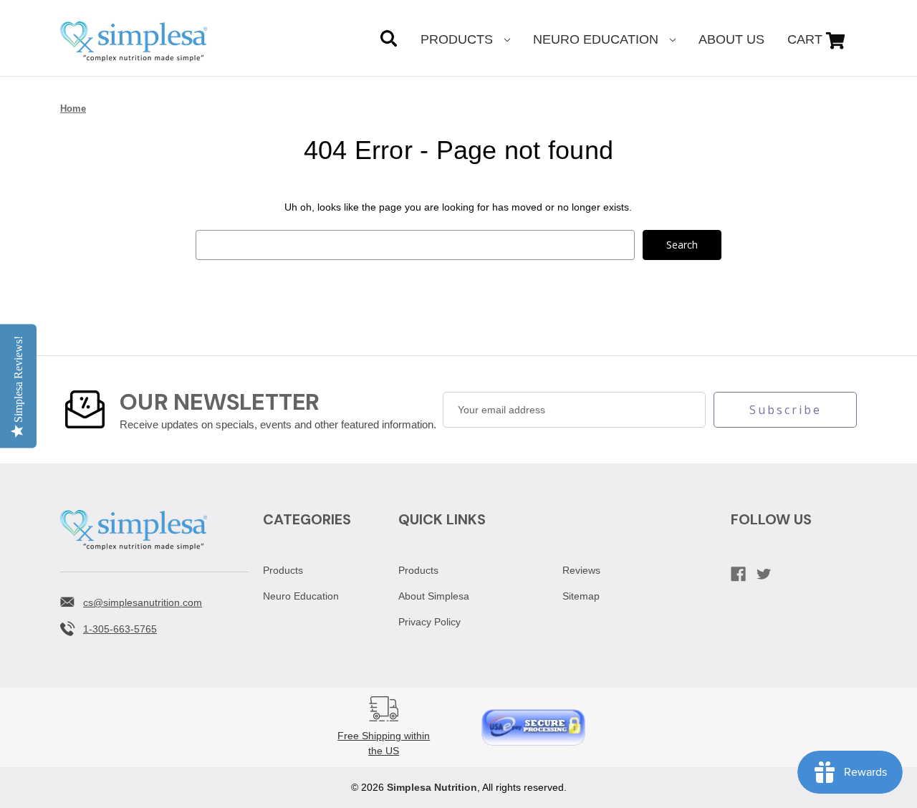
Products (458, 39)
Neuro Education (597, 39)
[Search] (389, 40)
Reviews (581, 570)
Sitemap (581, 596)
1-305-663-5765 (120, 629)
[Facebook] (738, 574)
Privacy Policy (429, 621)
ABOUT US (731, 39)
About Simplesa (433, 596)
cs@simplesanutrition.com (142, 602)
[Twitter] (764, 574)
